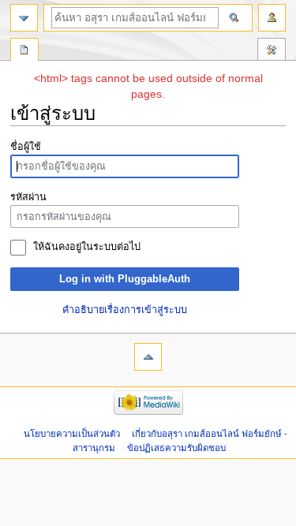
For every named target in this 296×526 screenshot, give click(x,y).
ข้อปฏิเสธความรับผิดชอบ (176, 448)
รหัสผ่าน (28, 197)
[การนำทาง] (24, 18)
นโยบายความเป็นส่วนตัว (72, 433)
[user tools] (272, 18)
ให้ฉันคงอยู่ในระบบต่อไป (87, 246)
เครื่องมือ (271, 51)
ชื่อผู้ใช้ (25, 146)
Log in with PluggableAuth (124, 279)
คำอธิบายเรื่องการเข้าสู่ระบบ (124, 309)
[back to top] (148, 357)
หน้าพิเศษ (24, 51)
